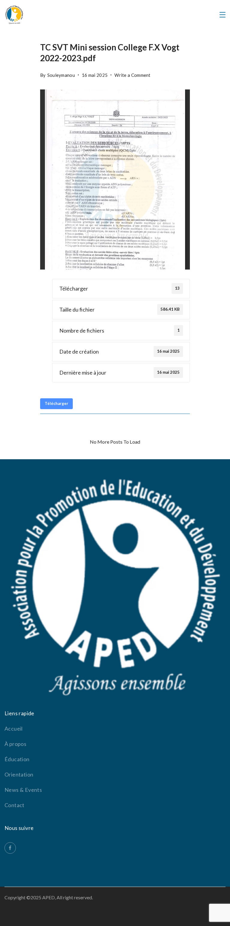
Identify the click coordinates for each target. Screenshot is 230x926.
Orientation (18, 774)
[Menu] (223, 15)
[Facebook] (10, 848)
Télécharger (56, 403)
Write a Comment (132, 74)
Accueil (13, 728)
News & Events (23, 789)
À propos (15, 743)
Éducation (17, 759)
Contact (14, 805)
